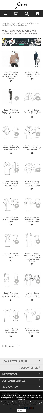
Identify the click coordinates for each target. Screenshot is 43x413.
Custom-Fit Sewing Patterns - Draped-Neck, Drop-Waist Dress (11, 148)
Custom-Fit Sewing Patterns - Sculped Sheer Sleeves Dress (32, 295)
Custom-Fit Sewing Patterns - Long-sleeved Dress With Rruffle (10, 183)
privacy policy (32, 404)
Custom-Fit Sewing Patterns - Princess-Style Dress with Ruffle (32, 148)
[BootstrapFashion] (15, 5)
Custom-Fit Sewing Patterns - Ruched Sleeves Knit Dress (11, 331)
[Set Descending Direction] (19, 346)
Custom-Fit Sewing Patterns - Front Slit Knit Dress (10, 255)
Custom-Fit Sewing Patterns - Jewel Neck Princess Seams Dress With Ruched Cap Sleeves (32, 257)
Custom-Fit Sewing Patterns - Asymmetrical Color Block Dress (10, 112)
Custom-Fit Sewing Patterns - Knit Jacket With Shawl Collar (32, 74)
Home (4, 23)
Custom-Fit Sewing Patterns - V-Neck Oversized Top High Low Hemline (11, 75)
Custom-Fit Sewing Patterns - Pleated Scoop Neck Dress (32, 331)
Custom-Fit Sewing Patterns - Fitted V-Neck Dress (10, 219)
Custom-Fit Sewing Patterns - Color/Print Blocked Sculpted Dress (10, 295)
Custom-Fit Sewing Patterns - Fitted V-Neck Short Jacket (32, 112)
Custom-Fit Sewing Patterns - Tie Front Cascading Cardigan (32, 183)
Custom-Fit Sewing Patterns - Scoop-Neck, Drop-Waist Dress (32, 219)
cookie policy (21, 406)
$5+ (8, 23)
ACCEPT (21, 410)
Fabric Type (15, 23)
